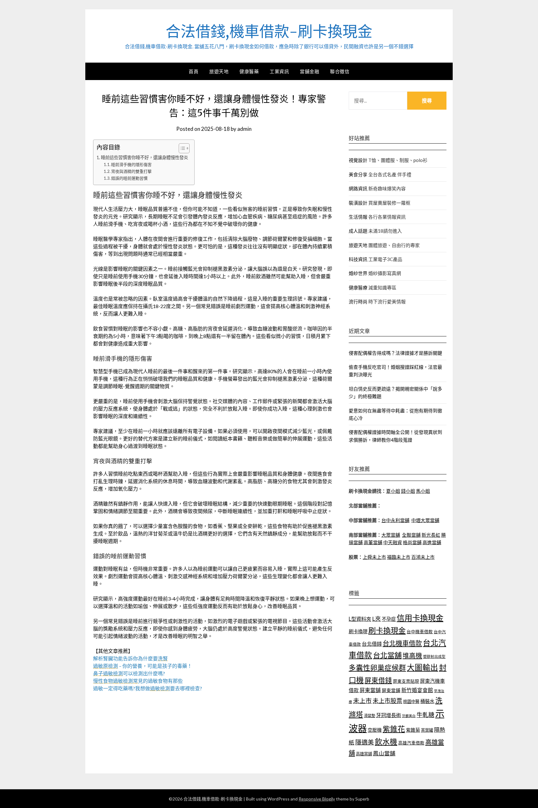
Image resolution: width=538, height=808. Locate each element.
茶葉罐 (427, 730)
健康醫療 (358, 287)
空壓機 (375, 730)
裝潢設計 (358, 203)
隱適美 (364, 742)
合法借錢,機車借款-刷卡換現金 (269, 31)
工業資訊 (279, 71)
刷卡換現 (358, 631)
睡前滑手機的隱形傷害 (131, 164)
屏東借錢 (378, 680)
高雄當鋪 (364, 753)
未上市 (362, 700)
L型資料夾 (360, 619)
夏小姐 (393, 491)
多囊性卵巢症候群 (377, 667)
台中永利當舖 (395, 520)
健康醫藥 (249, 71)
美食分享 (358, 174)
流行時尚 (358, 301)
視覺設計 (358, 160)
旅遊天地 (219, 71)
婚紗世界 (358, 273)
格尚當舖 (412, 542)
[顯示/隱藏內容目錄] (181, 148)
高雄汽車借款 (411, 742)
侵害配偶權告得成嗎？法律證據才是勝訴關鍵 (395, 353)
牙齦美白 (409, 716)
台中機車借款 (420, 631)
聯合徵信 (339, 71)
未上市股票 (387, 700)
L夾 (376, 618)
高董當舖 (373, 542)
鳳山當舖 (384, 753)
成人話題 (358, 231)
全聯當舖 (411, 535)
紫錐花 (394, 729)
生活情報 (358, 217)
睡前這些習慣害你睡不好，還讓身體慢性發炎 (144, 157)
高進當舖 (431, 542)
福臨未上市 (398, 557)
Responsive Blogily (317, 798)
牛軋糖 (425, 714)
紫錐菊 (413, 730)
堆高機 (412, 655)
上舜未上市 (374, 557)
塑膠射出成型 (434, 656)
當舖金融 (309, 71)
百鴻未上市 (423, 557)
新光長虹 (431, 535)
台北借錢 (372, 644)
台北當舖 (387, 655)
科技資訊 (358, 259)
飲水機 (386, 741)
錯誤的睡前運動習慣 (129, 178)
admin (244, 129)
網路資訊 (358, 188)
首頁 (193, 71)
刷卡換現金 (387, 630)
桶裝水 (427, 701)
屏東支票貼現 (406, 681)
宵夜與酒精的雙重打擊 (131, 171)
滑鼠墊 (369, 715)
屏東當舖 (370, 690)
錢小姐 (408, 491)
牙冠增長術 (388, 715)
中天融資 (392, 542)
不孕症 (389, 619)
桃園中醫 (411, 701)
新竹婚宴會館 (417, 690)
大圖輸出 (422, 667)
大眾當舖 (390, 535)
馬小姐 (423, 491)
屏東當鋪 (391, 690)
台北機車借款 (402, 643)
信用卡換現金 (420, 617)
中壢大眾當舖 (425, 520)
